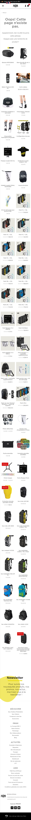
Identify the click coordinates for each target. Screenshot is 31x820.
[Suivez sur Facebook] (12, 807)
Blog (15, 737)
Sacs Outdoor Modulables (15, 711)
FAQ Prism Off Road (15, 771)
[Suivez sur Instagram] (15, 807)
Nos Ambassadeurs (15, 733)
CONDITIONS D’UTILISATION (13, 797)
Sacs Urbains (15, 714)
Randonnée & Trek (15, 756)
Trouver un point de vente (15, 775)
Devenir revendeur (15, 777)
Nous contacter (15, 773)
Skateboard (15, 758)
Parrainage (15, 730)
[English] (7, 2)
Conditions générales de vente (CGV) (15, 786)
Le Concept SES (15, 726)
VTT (15, 763)
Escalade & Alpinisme (15, 745)
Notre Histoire (16, 728)
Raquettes (15, 747)
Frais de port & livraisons (15, 782)
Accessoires (15, 718)
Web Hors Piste (21, 816)
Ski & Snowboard (15, 749)
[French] (9, 2)
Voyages (15, 752)
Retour (4, 12)
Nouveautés (15, 735)
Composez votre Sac (15, 716)
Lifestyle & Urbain (15, 754)
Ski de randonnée (15, 761)
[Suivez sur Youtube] (19, 807)
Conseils (15, 780)
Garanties (15, 784)
